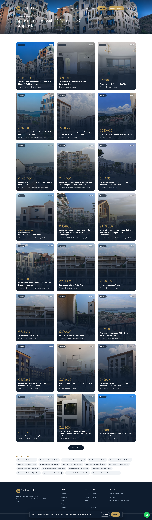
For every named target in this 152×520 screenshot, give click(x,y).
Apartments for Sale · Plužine (78, 468)
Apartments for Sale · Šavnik (101, 468)
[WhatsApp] (147, 515)
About (81, 8)
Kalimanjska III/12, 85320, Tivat (89, 2)
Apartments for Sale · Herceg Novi (74, 460)
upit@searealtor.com (60, 2)
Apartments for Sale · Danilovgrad (54, 468)
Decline (105, 514)
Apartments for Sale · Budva (49, 460)
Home (58, 8)
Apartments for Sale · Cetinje (72, 464)
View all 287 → (76, 448)
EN (131, 8)
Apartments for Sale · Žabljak (95, 464)
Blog (86, 8)
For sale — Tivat (90, 494)
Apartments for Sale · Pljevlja (53, 473)
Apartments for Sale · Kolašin (118, 464)
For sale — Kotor (90, 497)
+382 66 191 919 (73, 2)
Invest (102, 8)
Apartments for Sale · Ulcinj (27, 464)
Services (74, 8)
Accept (115, 514)
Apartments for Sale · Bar (97, 460)
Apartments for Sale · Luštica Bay (78, 473)
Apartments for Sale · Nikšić (49, 464)
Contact (92, 8)
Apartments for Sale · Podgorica (120, 460)
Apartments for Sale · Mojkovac (28, 468)
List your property (116, 8)
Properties (65, 8)
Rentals (87, 500)
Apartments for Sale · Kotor (27, 460)
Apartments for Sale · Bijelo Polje (28, 473)
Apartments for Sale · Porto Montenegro (106, 473)
